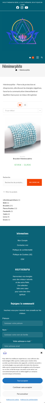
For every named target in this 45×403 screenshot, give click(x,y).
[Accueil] (16, 70)
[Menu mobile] (37, 57)
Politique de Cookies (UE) (22, 254)
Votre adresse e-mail (21, 341)
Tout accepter (22, 381)
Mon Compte (22, 240)
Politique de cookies (12, 399)
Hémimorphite (25, 70)
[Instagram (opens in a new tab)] (22, 7)
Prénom (5, 318)
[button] (41, 353)
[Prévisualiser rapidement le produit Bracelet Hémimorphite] (41, 121)
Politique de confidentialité (29, 399)
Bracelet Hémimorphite (22, 159)
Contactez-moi (22, 245)
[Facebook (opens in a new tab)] (18, 7)
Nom (4, 329)
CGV (22, 259)
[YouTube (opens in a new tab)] (26, 7)
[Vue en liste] (25, 105)
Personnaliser (22, 394)
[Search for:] (41, 57)
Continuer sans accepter (22, 387)
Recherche (6, 177)
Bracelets (22, 156)
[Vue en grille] (20, 105)
